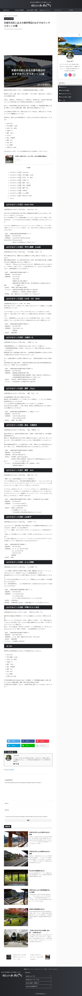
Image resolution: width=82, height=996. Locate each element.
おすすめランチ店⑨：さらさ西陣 (19, 193)
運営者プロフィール (28, 969)
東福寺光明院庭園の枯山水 (37, 909)
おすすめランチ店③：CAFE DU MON (21, 177)
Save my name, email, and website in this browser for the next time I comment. (26, 816)
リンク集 (70, 10)
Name (7, 803)
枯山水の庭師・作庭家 (32, 10)
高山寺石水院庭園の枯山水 (37, 870)
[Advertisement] (28, 42)
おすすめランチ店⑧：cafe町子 (18, 190)
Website (7, 810)
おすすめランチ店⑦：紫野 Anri (19, 188)
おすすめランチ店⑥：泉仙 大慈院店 (20, 185)
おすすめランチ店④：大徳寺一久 (19, 180)
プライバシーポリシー (53, 969)
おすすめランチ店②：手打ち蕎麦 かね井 (21, 175)
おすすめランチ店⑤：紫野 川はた (20, 182)
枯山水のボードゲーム (45, 10)
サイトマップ (58, 10)
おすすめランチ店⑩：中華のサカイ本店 (21, 195)
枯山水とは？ (6, 10)
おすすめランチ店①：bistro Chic (19, 172)
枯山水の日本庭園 (19, 10)
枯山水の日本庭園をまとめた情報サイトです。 (11, 972)
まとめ (12, 198)
